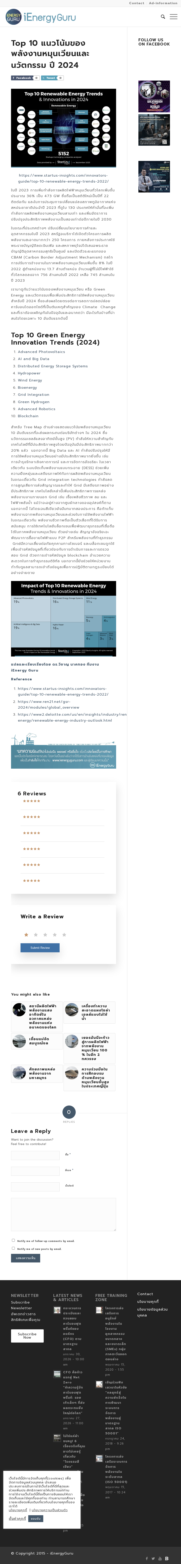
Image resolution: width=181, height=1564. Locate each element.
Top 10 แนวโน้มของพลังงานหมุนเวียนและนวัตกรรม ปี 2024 (50, 54)
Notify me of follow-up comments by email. (45, 1241)
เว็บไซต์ (69, 1186)
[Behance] (166, 1558)
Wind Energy (30, 380)
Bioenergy (27, 387)
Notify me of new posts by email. (39, 1249)
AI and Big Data (33, 359)
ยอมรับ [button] (36, 1519)
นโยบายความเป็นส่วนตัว (50, 1510)
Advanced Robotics (36, 409)
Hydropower (29, 373)
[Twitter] (153, 1558)
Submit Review (40, 947)
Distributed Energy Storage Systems (53, 366)
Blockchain (28, 416)
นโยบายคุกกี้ (148, 1301)
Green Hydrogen (34, 402)
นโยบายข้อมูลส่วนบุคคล (152, 1312)
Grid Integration (33, 394)
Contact (145, 1294)
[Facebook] (146, 1558)
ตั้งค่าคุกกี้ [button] (17, 1519)
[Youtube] (160, 1558)
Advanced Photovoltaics (41, 352)
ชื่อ (68, 1154)
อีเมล (69, 1170)
